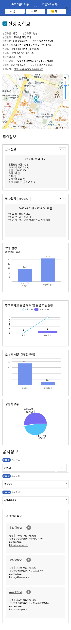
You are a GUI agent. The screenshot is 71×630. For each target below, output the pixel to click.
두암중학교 (15, 592)
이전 (60, 149)
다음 (64, 149)
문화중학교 (15, 528)
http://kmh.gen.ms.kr (18, 545)
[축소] (65, 103)
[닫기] (66, 8)
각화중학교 (15, 560)
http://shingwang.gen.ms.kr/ (28, 68)
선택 (61, 468)
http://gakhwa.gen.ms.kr (20, 577)
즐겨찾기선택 (28, 527)
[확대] (65, 77)
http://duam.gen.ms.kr (19, 609)
